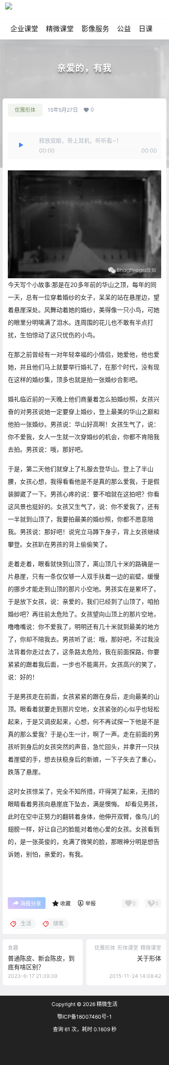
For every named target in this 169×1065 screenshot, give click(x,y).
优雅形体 (25, 110)
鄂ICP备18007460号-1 (84, 1016)
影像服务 (95, 28)
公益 (124, 28)
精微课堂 (60, 28)
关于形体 (149, 958)
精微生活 (106, 1004)
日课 (146, 28)
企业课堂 (24, 28)
